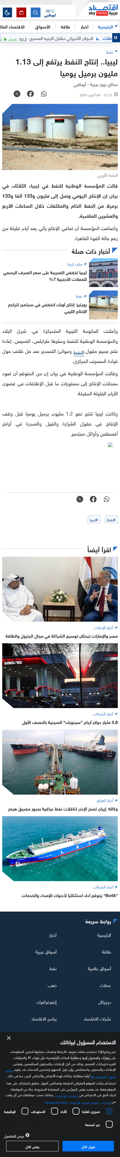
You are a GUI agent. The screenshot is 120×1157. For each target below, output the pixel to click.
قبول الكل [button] (88, 1146)
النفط (78, 351)
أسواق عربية (46, 951)
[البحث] (35, 12)
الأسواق (42, 26)
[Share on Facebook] (30, 94)
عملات (105, 985)
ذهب (52, 985)
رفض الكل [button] (32, 1146)
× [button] (9, 1038)
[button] (50, 12)
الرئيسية (105, 26)
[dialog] (60, 1094)
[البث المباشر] (21, 12)
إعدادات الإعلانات (66, 1095)
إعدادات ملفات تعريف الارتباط (91, 1102)
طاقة (106, 951)
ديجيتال (105, 1001)
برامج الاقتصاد (44, 1018)
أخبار (53, 934)
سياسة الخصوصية (57, 1101)
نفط (53, 968)
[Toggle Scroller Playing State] (116, 37)
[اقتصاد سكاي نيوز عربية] (97, 11)
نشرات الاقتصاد (97, 1018)
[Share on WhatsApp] (44, 94)
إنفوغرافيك (47, 1001)
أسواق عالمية (99, 968)
